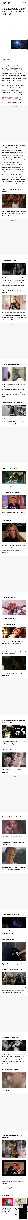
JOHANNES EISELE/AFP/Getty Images (27, 44)
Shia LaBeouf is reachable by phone (12, 68)
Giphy (8, 1188)
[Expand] (20, 1205)
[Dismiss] (25, 1205)
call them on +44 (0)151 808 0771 (11, 97)
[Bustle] (6, 2)
